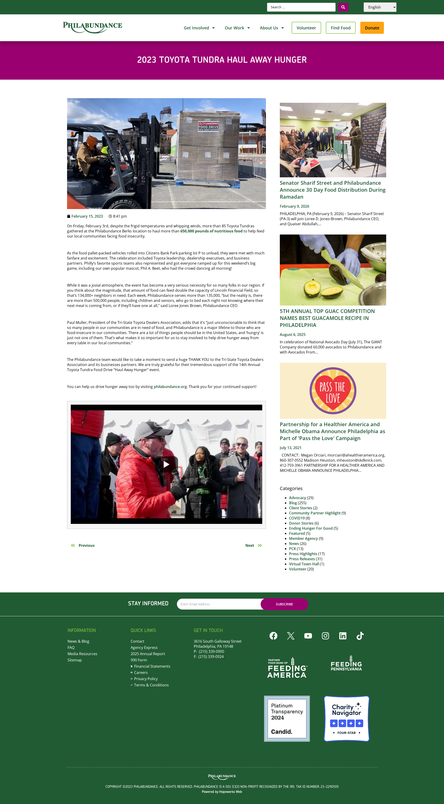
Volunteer (306, 28)
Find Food (341, 28)
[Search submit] (343, 7)
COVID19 (297, 518)
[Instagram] (325, 636)
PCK (292, 548)
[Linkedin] (343, 636)
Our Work (234, 28)
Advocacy (297, 497)
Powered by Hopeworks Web (222, 792)
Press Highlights (303, 553)
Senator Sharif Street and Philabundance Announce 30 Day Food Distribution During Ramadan (332, 189)
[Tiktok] (360, 636)
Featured (297, 533)
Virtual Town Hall (304, 563)
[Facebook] (273, 636)
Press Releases (302, 558)
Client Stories (300, 507)
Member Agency (303, 538)
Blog (293, 502)
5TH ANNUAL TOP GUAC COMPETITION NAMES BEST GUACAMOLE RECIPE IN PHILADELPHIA (327, 317)
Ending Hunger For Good (311, 528)
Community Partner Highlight (315, 513)
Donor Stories (301, 523)
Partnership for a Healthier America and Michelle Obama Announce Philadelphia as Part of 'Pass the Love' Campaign (332, 431)
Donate (372, 28)
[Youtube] (308, 636)
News (294, 543)
